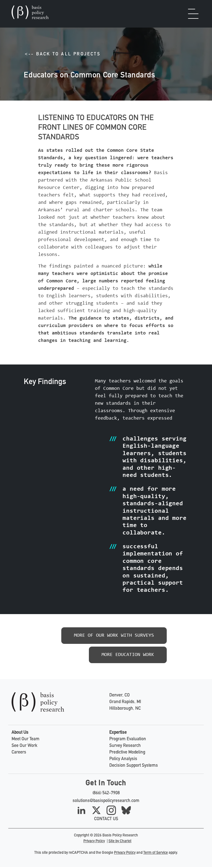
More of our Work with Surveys (114, 635)
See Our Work (24, 746)
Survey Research (125, 746)
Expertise (118, 733)
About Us (20, 733)
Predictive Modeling (127, 752)
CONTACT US (106, 819)
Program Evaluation (127, 739)
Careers (19, 752)
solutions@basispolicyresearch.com (106, 801)
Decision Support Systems (133, 766)
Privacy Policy (94, 841)
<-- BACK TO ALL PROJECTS (62, 54)
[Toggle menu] (194, 14)
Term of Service (155, 853)
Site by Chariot (119, 841)
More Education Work (128, 654)
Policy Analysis (123, 759)
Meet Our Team (25, 739)
